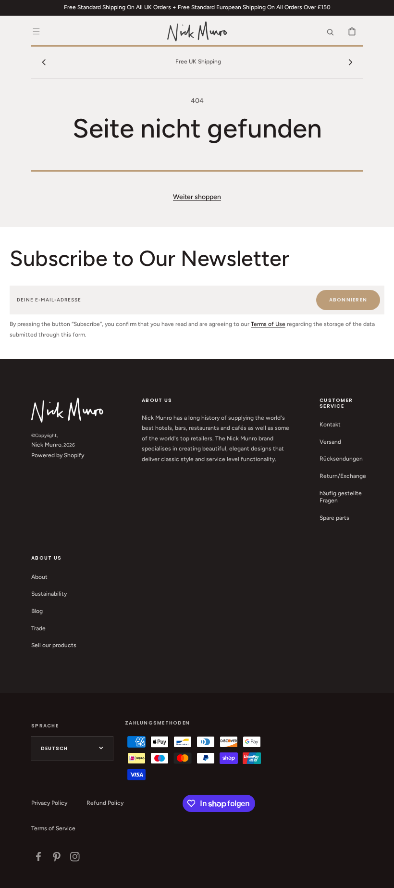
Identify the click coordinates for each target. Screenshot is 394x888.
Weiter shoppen (197, 197)
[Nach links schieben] (43, 62)
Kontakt (330, 424)
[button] (36, 31)
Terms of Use (268, 324)
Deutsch (54, 748)
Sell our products (53, 645)
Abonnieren (348, 299)
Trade (38, 628)
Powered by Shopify (57, 455)
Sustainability (49, 593)
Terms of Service (53, 828)
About (39, 577)
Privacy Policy (49, 803)
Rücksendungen (341, 458)
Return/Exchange (343, 476)
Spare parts (334, 517)
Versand (330, 441)
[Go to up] (381, 875)
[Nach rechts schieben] (350, 62)
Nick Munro (46, 444)
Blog (37, 611)
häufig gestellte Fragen (341, 497)
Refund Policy (104, 803)
